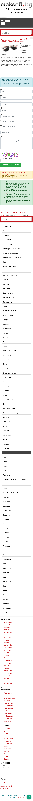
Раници (6, 488)
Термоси (6, 542)
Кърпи (5, 404)
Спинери (6, 515)
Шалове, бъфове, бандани (13, 595)
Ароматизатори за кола (12, 257)
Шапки (5, 599)
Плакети (6, 471)
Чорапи (6, 590)
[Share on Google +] (1, 788)
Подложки (7, 475)
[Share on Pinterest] (5, 788)
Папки (5, 457)
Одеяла (6, 448)
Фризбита (6, 564)
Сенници (6, 506)
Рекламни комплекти (11, 493)
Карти (5, 364)
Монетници (7, 435)
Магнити (6, 417)
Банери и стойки (9, 266)
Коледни (6, 382)
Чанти (5, 577)
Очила (5, 453)
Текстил (6, 533)
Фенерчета (7, 559)
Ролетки (6, 497)
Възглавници (8, 302)
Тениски (6, 537)
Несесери (6, 439)
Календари (7, 355)
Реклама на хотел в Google (8, 756)
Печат (5, 466)
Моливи (6, 431)
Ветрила (6, 284)
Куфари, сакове (9, 399)
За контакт (7, 226)
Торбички (6, 555)
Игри (4, 342)
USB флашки (8, 244)
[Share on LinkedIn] (3, 788)
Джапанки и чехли (10, 311)
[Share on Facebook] (11, 786)
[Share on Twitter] (7, 788)
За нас (5, 231)
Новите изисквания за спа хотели (9, 738)
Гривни (5, 306)
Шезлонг (6, 604)
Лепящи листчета (9, 408)
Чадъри (6, 573)
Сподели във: (5, 786)
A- (27, 39)
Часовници (7, 581)
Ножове (6, 444)
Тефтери (6, 546)
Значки (5, 337)
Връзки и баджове (10, 297)
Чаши (5, 586)
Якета (5, 613)
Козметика (7, 377)
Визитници (7, 289)
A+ (22, 39)
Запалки (6, 333)
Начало (3, 213)
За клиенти (7, 328)
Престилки (7, 484)
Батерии (6, 271)
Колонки (6, 386)
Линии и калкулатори (11, 413)
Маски (5, 426)
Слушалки (7, 510)
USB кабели (7, 240)
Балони (6, 262)
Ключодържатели (9, 373)
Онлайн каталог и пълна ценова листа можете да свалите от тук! (14, 173)
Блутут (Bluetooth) (10, 275)
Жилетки (6, 324)
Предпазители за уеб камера (14, 479)
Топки (5, 550)
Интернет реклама (10, 351)
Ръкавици (6, 502)
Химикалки (7, 568)
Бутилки (6, 280)
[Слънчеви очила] (31, 38)
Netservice (22, 797)
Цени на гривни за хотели (7, 730)
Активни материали (10, 253)
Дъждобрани (8, 315)
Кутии (5, 395)
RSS (5, 782)
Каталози (6, 368)
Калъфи (6, 360)
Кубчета (6, 391)
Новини (6, 235)
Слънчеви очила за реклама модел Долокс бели (9, 627)
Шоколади (7, 608)
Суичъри (6, 524)
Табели (5, 528)
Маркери (6, 422)
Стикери (6, 519)
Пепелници (7, 462)
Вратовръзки (8, 293)
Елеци (5, 320)
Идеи (5, 346)
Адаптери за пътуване (11, 249)
